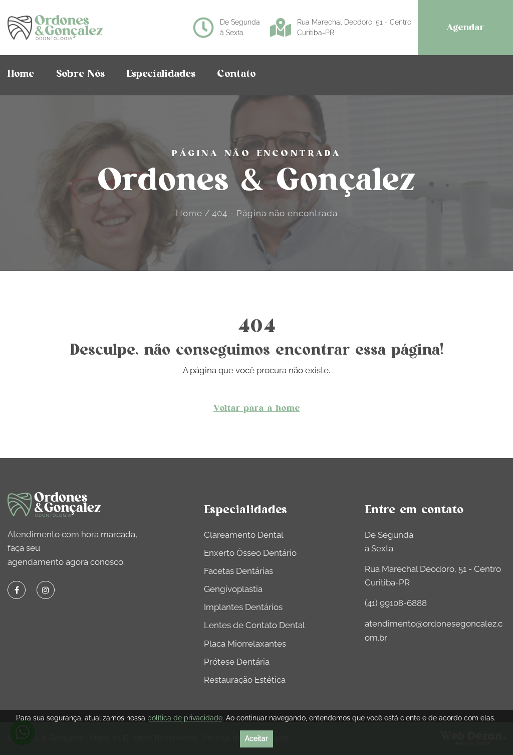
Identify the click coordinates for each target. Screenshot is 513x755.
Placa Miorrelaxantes (245, 644)
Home (189, 213)
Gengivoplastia (233, 589)
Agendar (465, 27)
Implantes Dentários (243, 607)
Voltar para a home (256, 408)
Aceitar (256, 738)
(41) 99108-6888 (396, 603)
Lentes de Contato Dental (254, 625)
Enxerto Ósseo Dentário (250, 553)
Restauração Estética (245, 680)
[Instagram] (46, 590)
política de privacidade (184, 718)
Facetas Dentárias (238, 571)
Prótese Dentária (237, 662)
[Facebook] (17, 590)
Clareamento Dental (244, 535)
